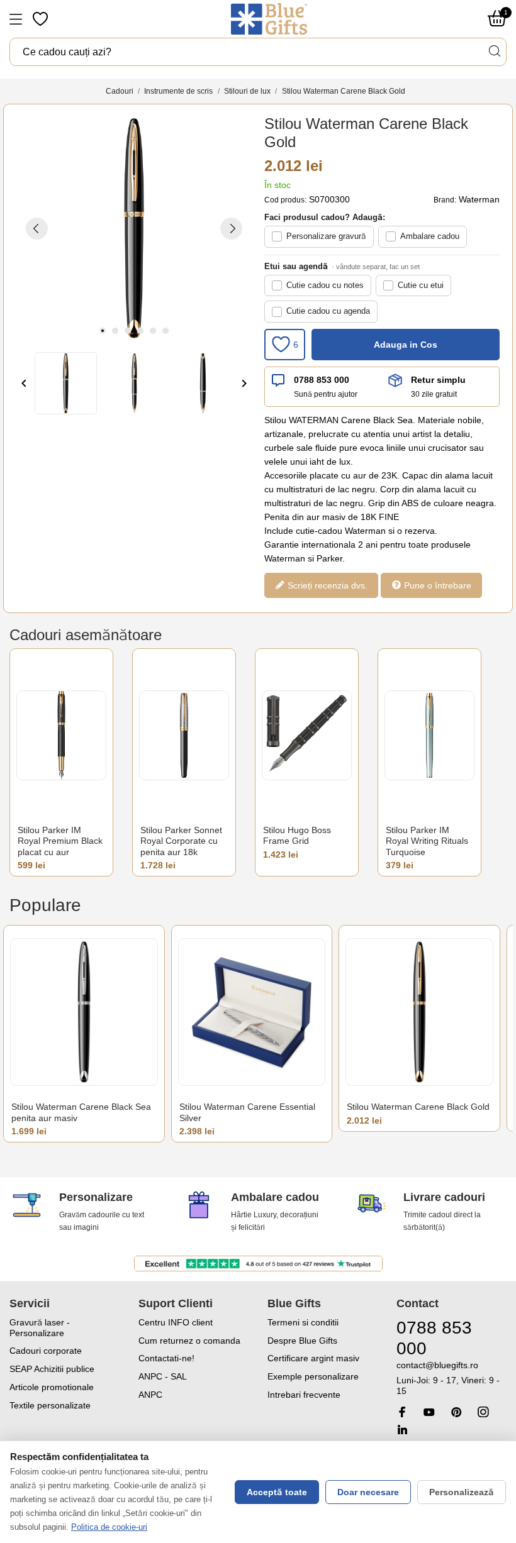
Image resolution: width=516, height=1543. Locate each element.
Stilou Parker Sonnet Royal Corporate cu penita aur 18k (181, 841)
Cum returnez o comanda (189, 1341)
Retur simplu (438, 380)
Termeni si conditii (303, 1322)
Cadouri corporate (45, 1351)
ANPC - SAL (162, 1376)
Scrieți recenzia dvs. (326, 585)
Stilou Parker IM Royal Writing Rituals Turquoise (427, 841)
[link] (451, 1378)
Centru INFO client (175, 1322)
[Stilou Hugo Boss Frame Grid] (307, 735)
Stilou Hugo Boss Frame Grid (297, 835)
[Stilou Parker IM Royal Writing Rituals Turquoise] (429, 735)
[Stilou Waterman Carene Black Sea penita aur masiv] (84, 1012)
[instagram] (483, 1412)
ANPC (150, 1395)
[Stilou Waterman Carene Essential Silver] (252, 1012)
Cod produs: (285, 200)
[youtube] (429, 1412)
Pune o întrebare (436, 585)
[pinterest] (456, 1412)
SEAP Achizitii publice (51, 1369)
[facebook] (402, 1412)
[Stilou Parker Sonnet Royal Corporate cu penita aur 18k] (184, 735)
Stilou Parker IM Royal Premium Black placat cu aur (60, 841)
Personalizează (461, 1492)
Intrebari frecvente (303, 1395)
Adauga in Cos (405, 345)
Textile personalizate (50, 1405)
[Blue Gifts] (269, 19)
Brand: (445, 200)
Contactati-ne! (166, 1358)
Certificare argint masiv (313, 1358)
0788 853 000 (321, 380)
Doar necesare (368, 1492)
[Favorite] (41, 19)
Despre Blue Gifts (302, 1341)
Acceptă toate (277, 1492)
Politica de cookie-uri (109, 1527)
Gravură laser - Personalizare (39, 1327)
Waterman (479, 199)
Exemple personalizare (313, 1376)
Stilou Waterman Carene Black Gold (418, 1107)
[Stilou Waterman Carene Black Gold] (419, 1012)
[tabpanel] (134, 228)
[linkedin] (402, 1429)
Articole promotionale (51, 1387)
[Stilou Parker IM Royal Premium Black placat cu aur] (61, 735)
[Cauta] (494, 51)
